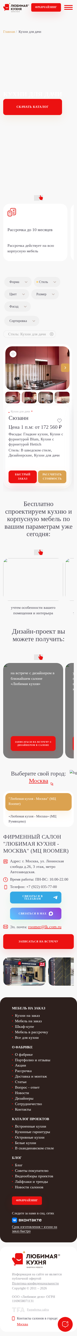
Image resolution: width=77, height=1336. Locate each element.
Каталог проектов (30, 1119)
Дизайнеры (24, 1098)
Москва (38, 780)
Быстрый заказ (22, 476)
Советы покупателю (31, 1170)
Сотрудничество (28, 1104)
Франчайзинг (46, 7)
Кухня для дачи (20, 411)
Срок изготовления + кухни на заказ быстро (34, 1229)
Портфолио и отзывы (32, 1060)
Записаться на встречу (38, 941)
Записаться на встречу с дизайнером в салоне (33, 743)
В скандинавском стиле (34, 1148)
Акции (20, 1065)
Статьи (21, 1082)
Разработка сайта (38, 1309)
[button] (65, 367)
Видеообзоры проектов (34, 1176)
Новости (22, 1093)
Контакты (23, 1109)
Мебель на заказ (28, 1021)
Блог (18, 1165)
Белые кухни (25, 1143)
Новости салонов (29, 1187)
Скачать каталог (32, 106)
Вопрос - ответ (27, 1087)
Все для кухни (27, 1037)
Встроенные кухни (30, 1126)
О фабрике (24, 1054)
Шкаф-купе (24, 1026)
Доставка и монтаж (31, 1076)
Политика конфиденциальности (35, 1283)
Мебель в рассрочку (31, 1032)
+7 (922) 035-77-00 (41, 887)
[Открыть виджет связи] (65, 1324)
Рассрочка (23, 1071)
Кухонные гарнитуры (32, 1132)
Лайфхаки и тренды (31, 1181)
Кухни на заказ (27, 1015)
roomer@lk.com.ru (44, 926)
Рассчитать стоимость (52, 476)
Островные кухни (29, 1137)
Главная (9, 31)
